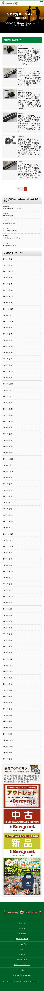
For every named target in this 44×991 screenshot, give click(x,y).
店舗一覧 (22, 923)
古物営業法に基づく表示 (22, 975)
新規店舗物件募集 (22, 939)
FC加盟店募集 (22, 934)
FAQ (22, 949)
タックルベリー (11, 3)
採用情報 (22, 954)
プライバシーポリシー (22, 965)
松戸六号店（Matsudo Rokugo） (22, 16)
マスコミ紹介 (22, 944)
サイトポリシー (22, 970)
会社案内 (22, 928)
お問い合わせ (22, 960)
